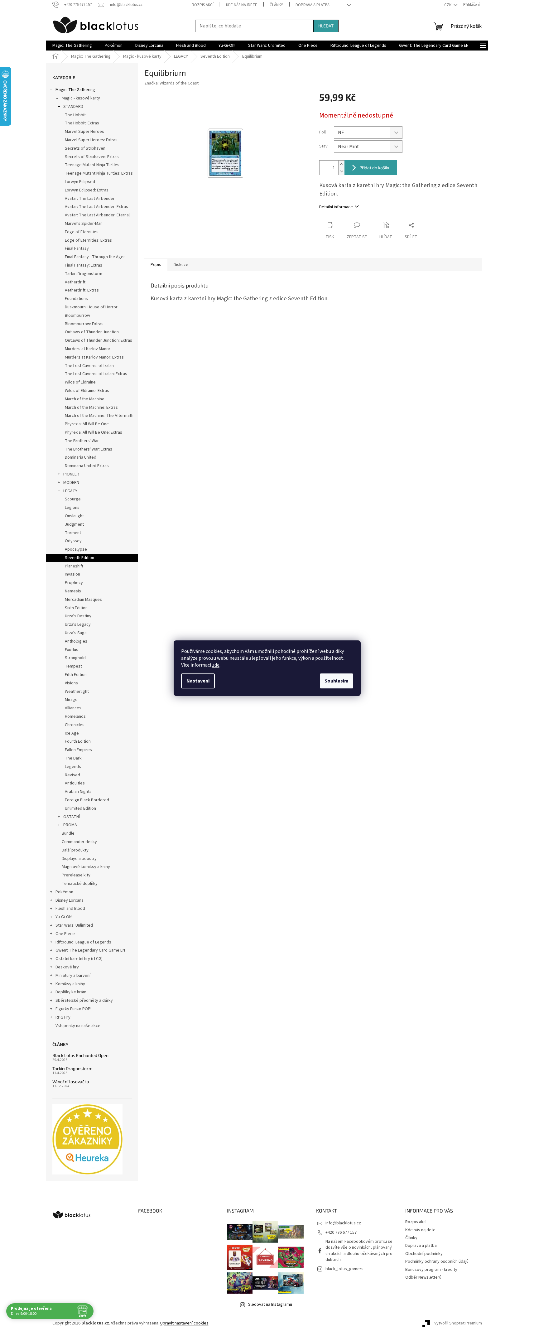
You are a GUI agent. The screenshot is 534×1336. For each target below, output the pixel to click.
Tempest (73, 666)
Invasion (72, 574)
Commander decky (79, 842)
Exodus (71, 650)
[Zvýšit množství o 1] (341, 164)
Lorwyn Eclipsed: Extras (86, 190)
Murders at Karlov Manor (87, 349)
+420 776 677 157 (341, 1232)
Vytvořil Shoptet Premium (458, 1323)
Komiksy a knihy (70, 984)
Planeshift (74, 566)
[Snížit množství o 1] (341, 171)
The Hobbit (75, 115)
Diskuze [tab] (181, 265)
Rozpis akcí (203, 5)
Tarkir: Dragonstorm (83, 274)
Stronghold (75, 658)
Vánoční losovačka (70, 1081)
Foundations (76, 299)
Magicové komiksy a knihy (86, 867)
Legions (72, 507)
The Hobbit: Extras (82, 123)
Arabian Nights (78, 792)
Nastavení (197, 681)
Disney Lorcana (69, 900)
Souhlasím (337, 681)
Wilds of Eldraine (80, 382)
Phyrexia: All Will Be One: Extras (93, 432)
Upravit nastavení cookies (184, 1323)
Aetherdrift (75, 282)
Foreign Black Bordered (87, 800)
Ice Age (72, 733)
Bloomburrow (77, 315)
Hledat (326, 25)
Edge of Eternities (82, 232)
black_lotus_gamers (344, 1269)
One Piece (65, 934)
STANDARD (73, 107)
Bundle (68, 833)
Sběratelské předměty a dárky (84, 1000)
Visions (71, 683)
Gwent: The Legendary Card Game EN (90, 950)
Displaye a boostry (79, 859)
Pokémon (64, 892)
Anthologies (76, 641)
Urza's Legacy (78, 624)
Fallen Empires (78, 750)
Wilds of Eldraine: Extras (87, 391)
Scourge (73, 499)
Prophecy (74, 583)
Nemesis (73, 591)
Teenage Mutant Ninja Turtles (92, 165)
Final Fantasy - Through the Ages (95, 257)
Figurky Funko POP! (73, 1009)
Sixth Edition (76, 608)
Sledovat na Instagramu (270, 1304)
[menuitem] (72, 46)
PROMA (70, 825)
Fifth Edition (76, 675)
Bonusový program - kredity (431, 1269)
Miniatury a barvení (72, 975)
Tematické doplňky (80, 883)
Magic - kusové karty (81, 98)
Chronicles (74, 725)
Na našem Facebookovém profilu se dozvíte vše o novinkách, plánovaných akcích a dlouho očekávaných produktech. (358, 1250)
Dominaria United (80, 457)
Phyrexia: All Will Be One (87, 424)
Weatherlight (77, 691)
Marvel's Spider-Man (84, 223)
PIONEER (71, 474)
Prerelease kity (76, 875)
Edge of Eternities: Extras (88, 240)
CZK (448, 5)
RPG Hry (62, 1017)
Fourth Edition (78, 741)
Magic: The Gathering (75, 90)
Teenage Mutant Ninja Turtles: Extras (99, 173)
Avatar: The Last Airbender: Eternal (97, 215)
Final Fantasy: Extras (83, 265)
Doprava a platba (313, 5)
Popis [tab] (156, 265)
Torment (73, 533)
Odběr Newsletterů (423, 1277)
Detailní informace (336, 207)
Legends (73, 767)
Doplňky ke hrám (70, 992)
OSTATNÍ (71, 817)
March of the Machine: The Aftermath (99, 415)
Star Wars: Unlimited (74, 925)
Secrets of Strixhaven (85, 148)
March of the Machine (84, 399)
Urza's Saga (76, 633)
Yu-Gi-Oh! (63, 917)
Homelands (75, 716)
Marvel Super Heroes (84, 131)
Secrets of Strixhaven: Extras (92, 157)
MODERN (71, 483)
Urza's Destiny (78, 616)
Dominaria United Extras (87, 466)
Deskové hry (67, 967)
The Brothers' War (82, 441)
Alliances (73, 708)
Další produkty (75, 850)
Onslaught (74, 516)
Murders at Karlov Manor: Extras (94, 357)
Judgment (74, 524)
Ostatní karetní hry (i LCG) (79, 959)
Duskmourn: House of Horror (91, 307)
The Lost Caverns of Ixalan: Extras (96, 374)
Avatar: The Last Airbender (90, 198)
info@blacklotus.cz (343, 1223)
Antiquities (75, 783)
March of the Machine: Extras (91, 407)
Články (276, 5)
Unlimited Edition (80, 808)
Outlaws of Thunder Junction (92, 332)
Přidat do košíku (375, 167)
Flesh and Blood (70, 908)
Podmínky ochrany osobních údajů (437, 1261)
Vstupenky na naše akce (77, 1026)
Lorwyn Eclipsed (80, 182)
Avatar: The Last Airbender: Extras (96, 207)
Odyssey (73, 541)
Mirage (71, 700)
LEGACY (70, 491)
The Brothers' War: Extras (88, 449)
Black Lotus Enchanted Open (80, 1055)
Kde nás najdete (241, 5)
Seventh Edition (79, 558)
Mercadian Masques (83, 599)
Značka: (171, 83)
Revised (72, 775)
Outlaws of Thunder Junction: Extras (98, 340)
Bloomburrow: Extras (84, 324)
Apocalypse (76, 549)
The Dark (73, 758)
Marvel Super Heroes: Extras (91, 140)
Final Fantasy (77, 248)
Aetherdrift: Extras (82, 290)
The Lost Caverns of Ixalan (89, 366)
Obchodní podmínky (424, 1254)
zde (215, 665)
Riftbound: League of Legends (83, 942)
